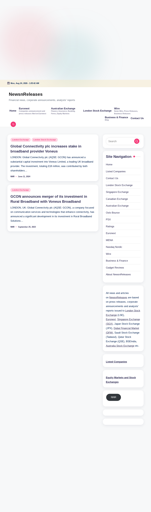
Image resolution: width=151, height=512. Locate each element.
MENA (109, 240)
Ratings (110, 226)
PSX (108, 219)
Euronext (111, 233)
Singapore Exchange (117, 192)
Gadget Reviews (115, 267)
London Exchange (20, 140)
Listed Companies (116, 171)
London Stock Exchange (44, 140)
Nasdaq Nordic (114, 247)
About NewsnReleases (118, 274)
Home (109, 164)
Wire (108, 254)
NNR (113, 397)
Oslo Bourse (113, 212)
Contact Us (112, 178)
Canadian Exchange (117, 199)
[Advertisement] (18, 18)
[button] (136, 141)
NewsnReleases (26, 94)
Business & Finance (117, 260)
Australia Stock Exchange (120, 345)
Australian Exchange (117, 205)
